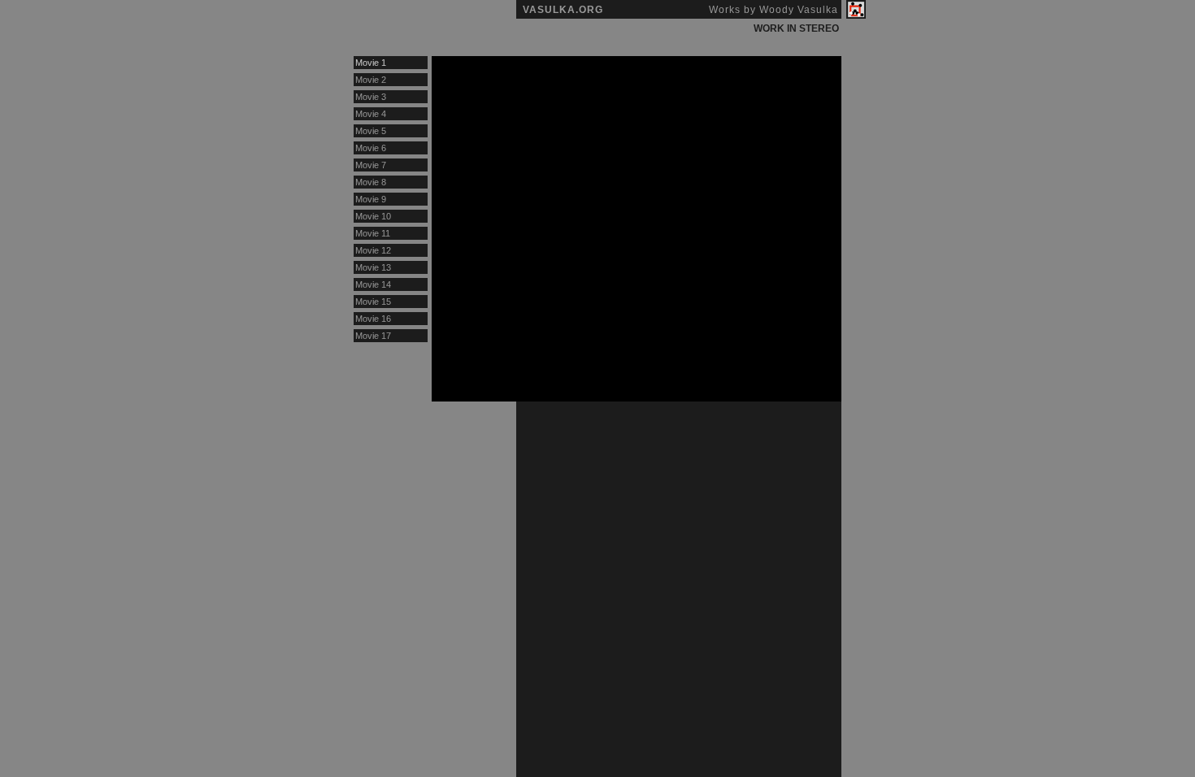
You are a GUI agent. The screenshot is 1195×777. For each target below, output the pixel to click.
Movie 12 (373, 250)
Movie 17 (373, 336)
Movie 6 (370, 148)
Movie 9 (370, 199)
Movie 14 (373, 284)
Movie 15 (373, 301)
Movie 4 (370, 114)
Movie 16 (373, 318)
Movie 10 (373, 216)
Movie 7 (370, 165)
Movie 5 (370, 131)
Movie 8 (370, 182)
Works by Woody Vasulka (773, 9)
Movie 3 (370, 97)
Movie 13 (373, 267)
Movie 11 (372, 233)
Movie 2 (370, 80)
